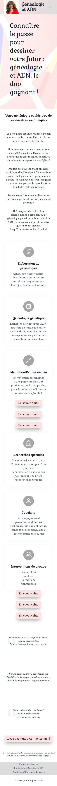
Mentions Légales (28, 764)
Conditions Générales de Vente (28, 772)
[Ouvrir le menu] (50, 7)
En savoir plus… (28, 403)
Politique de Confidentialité (28, 768)
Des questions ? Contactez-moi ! (28, 738)
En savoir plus (28, 593)
